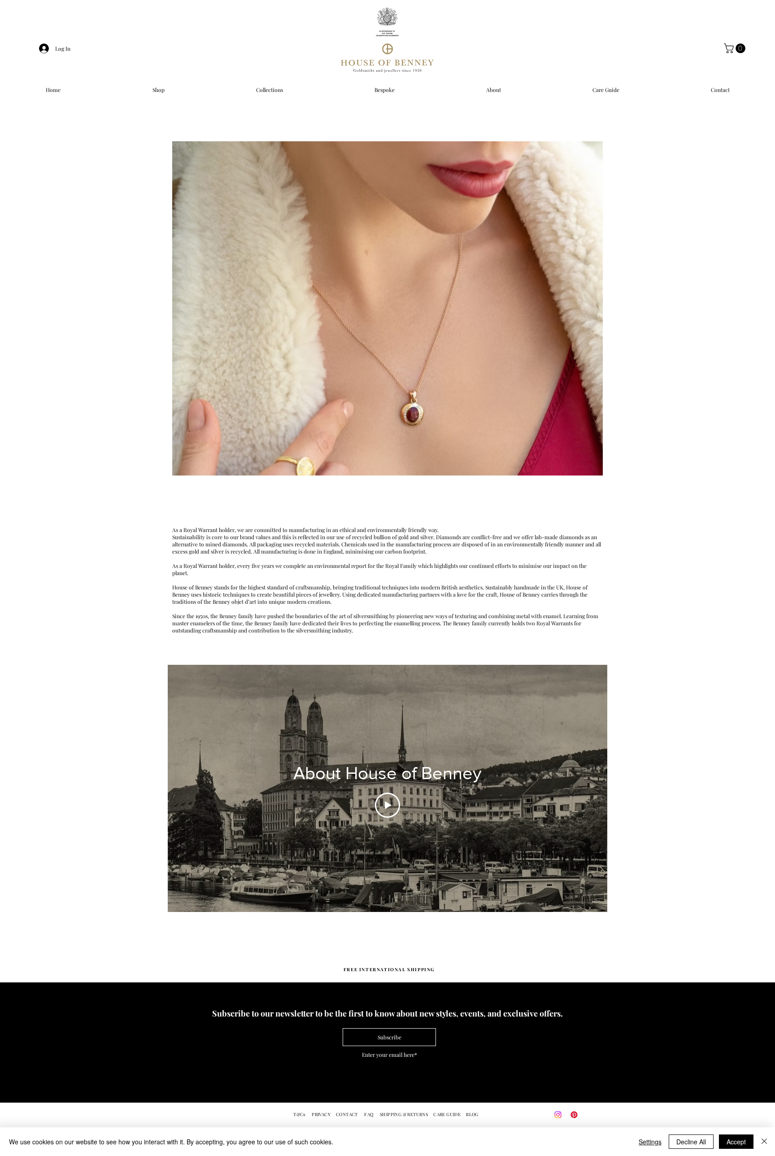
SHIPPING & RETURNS (404, 1114)
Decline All (691, 1141)
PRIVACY (321, 1114)
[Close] (764, 1141)
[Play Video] (387, 805)
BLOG (472, 1114)
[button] (736, 48)
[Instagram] (557, 1114)
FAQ (368, 1114)
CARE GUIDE (447, 1114)
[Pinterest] (574, 1114)
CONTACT (347, 1114)
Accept (736, 1141)
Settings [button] (650, 1141)
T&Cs (299, 1114)
